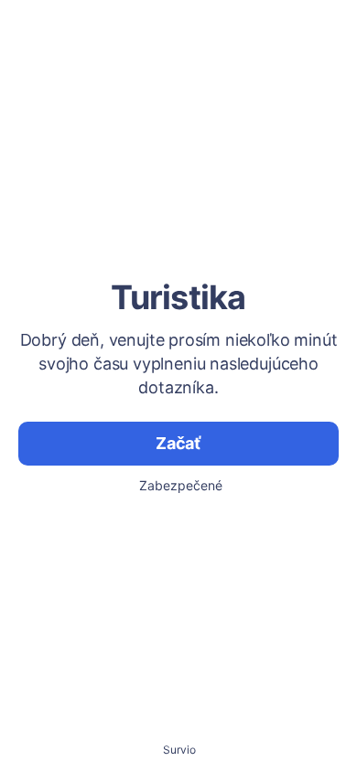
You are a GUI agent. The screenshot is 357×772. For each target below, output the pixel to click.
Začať (178, 443)
